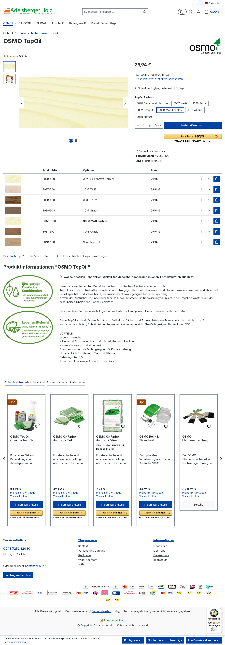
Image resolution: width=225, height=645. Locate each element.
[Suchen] (144, 11)
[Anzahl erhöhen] (149, 125)
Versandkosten (101, 611)
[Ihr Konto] (198, 11)
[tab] (12, 256)
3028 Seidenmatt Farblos (152, 103)
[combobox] (111, 11)
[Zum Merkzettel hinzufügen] (36, 426)
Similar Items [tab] (77, 382)
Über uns (159, 550)
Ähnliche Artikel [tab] (35, 382)
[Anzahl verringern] (138, 125)
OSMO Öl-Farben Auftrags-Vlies (108, 438)
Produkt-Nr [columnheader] (50, 170)
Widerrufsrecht (87, 559)
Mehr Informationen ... (16, 642)
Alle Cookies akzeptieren (204, 640)
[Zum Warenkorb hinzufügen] (216, 179)
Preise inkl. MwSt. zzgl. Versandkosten (159, 79)
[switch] (214, 629)
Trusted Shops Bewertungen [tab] (89, 256)
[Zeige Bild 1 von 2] (71, 140)
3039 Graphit (145, 110)
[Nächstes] (125, 102)
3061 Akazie (194, 110)
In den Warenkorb (192, 125)
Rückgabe (84, 555)
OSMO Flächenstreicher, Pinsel (195, 438)
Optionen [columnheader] (89, 170)
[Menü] (220, 609)
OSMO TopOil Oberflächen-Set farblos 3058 (22, 438)
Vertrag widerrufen (18, 575)
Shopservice (87, 540)
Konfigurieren (133, 640)
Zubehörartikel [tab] (14, 382)
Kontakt (83, 546)
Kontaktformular (35, 566)
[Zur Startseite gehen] (28, 11)
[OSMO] (205, 46)
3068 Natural (145, 116)
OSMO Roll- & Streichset (149, 438)
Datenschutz (161, 555)
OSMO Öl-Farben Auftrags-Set (65, 438)
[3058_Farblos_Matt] (73, 102)
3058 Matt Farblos (170, 110)
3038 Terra (199, 103)
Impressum (160, 559)
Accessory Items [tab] (57, 382)
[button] (193, 138)
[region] (65, 102)
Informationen (163, 540)
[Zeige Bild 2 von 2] (76, 140)
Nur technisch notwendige (165, 640)
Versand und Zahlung (91, 550)
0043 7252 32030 (16, 548)
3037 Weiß (180, 103)
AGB (81, 564)
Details (198, 504)
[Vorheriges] (21, 102)
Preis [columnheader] (154, 170)
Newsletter (160, 546)
